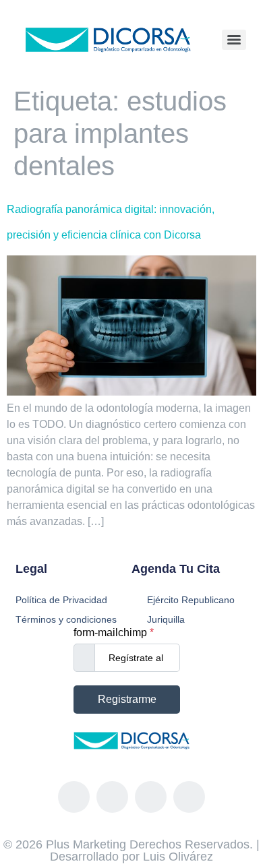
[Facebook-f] (74, 797)
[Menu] (234, 40)
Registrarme (127, 699)
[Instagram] (112, 797)
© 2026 (24, 844)
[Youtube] (189, 797)
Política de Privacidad (61, 599)
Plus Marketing (86, 844)
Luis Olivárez (178, 856)
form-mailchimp (114, 632)
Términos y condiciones (66, 619)
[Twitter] (151, 797)
